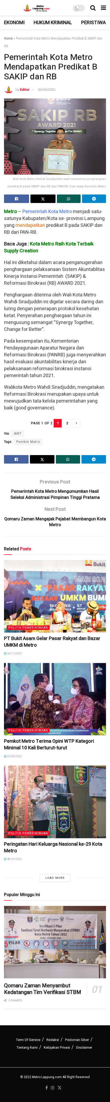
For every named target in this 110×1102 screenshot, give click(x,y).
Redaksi (52, 1039)
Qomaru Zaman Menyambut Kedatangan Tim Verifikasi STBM (42, 989)
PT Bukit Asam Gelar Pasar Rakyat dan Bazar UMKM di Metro (52, 642)
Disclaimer (84, 1047)
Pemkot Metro (28, 441)
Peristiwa (93, 22)
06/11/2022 (14, 653)
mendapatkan (30, 225)
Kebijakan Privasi (57, 1047)
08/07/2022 (14, 859)
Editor (24, 89)
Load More (55, 878)
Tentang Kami (27, 1047)
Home (8, 38)
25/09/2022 (14, 756)
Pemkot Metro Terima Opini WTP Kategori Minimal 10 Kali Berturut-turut (49, 744)
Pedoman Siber (77, 1039)
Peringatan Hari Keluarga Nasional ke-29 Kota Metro (53, 847)
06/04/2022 (47, 89)
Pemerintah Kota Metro (47, 211)
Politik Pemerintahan (28, 627)
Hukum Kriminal (53, 22)
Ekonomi (14, 22)
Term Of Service (28, 1039)
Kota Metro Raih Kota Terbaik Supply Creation (48, 247)
